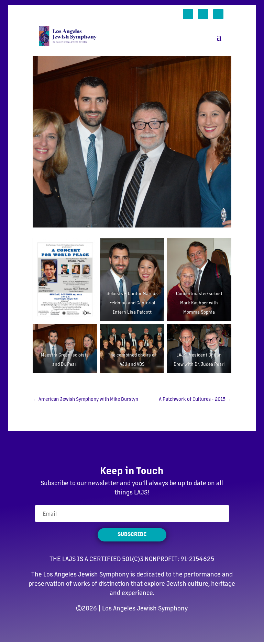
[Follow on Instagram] (218, 14)
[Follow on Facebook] (188, 14)
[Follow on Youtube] (203, 14)
